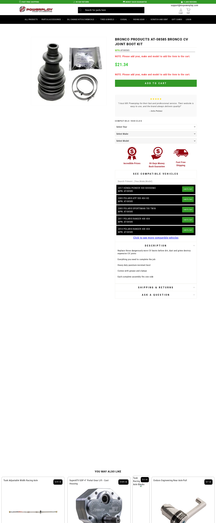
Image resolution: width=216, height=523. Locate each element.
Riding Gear (139, 19)
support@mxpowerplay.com (184, 5)
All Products (31, 19)
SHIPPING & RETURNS (156, 287)
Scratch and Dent (159, 19)
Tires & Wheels (107, 19)
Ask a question (156, 294)
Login (188, 19)
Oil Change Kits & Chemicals (81, 19)
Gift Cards (177, 19)
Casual (124, 19)
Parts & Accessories (52, 19)
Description (156, 245)
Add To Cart (188, 189)
